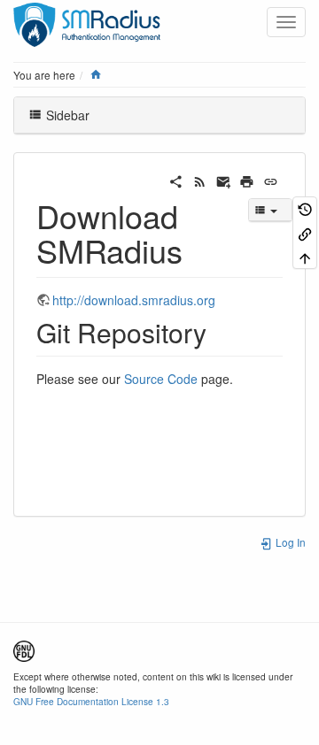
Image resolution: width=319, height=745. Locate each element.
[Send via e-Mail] (223, 179)
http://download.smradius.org (133, 300)
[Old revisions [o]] (304, 208)
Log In (289, 541)
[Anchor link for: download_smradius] (199, 249)
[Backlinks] (304, 232)
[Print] (246, 179)
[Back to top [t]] (304, 257)
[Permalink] (270, 179)
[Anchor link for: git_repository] (219, 332)
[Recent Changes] (199, 179)
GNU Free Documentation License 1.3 (91, 701)
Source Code (161, 379)
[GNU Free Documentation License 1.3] (24, 649)
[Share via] (175, 179)
